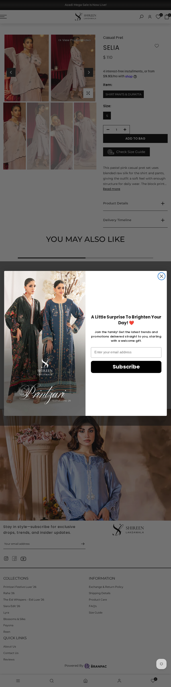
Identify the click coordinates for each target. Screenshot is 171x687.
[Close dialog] (161, 276)
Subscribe (126, 367)
